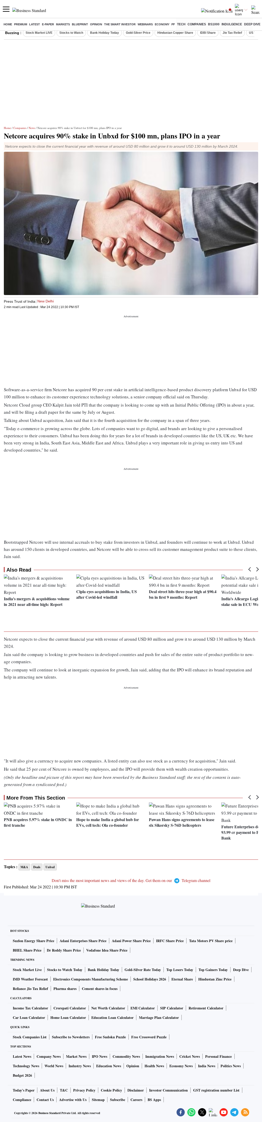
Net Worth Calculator (108, 1008)
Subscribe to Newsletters (71, 1037)
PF (173, 24)
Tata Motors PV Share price (211, 940)
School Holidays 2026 (149, 979)
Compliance (22, 1099)
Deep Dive (252, 24)
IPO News (99, 1056)
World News (54, 1066)
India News (206, 1066)
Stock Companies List (30, 1037)
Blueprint (80, 24)
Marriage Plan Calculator (159, 1017)
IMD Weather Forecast (30, 979)
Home (8, 24)
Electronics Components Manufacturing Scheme (90, 979)
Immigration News (159, 1056)
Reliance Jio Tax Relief (30, 988)
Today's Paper (24, 1090)
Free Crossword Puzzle (149, 1037)
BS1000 (214, 24)
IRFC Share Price (170, 940)
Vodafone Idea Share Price (106, 950)
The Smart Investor (120, 24)
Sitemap (98, 1099)
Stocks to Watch (71, 33)
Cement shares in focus (99, 988)
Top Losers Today (179, 969)
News (32, 128)
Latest (34, 24)
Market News (76, 1056)
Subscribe (117, 1099)
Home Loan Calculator (68, 1017)
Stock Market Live (27, 969)
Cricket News (189, 1056)
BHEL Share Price (27, 950)
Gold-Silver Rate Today (143, 969)
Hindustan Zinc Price (215, 979)
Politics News (231, 1066)
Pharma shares (65, 988)
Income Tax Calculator (30, 1008)
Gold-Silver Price (138, 33)
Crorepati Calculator (69, 1008)
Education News (108, 1066)
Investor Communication (168, 1090)
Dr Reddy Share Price (64, 950)
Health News (154, 1066)
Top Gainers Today (213, 969)
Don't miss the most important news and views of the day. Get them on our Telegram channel (131, 880)
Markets (63, 24)
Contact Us (45, 1099)
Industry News (80, 1066)
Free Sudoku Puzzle (110, 1037)
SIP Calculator (171, 1008)
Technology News (26, 1066)
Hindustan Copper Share (175, 33)
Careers (136, 1099)
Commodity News (126, 1056)
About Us (47, 1090)
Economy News (181, 1066)
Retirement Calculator (206, 1008)
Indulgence (232, 24)
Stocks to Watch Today (64, 969)
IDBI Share (208, 33)
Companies (197, 24)
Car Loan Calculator (29, 1017)
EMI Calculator (142, 1008)
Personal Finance (218, 1056)
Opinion (96, 24)
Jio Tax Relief (232, 33)
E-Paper (48, 24)
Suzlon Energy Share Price (33, 940)
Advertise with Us (72, 1099)
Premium (20, 24)
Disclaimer (135, 1090)
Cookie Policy (111, 1090)
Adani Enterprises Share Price (83, 940)
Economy (162, 24)
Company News (49, 1056)
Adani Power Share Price (131, 940)
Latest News (22, 1056)
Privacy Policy (84, 1090)
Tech (181, 24)
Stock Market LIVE (39, 33)
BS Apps (154, 1099)
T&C (64, 1090)
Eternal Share (182, 979)
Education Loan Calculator (112, 1017)
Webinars (145, 24)
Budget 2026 (22, 1075)
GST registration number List (216, 1090)
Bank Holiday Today (104, 33)
